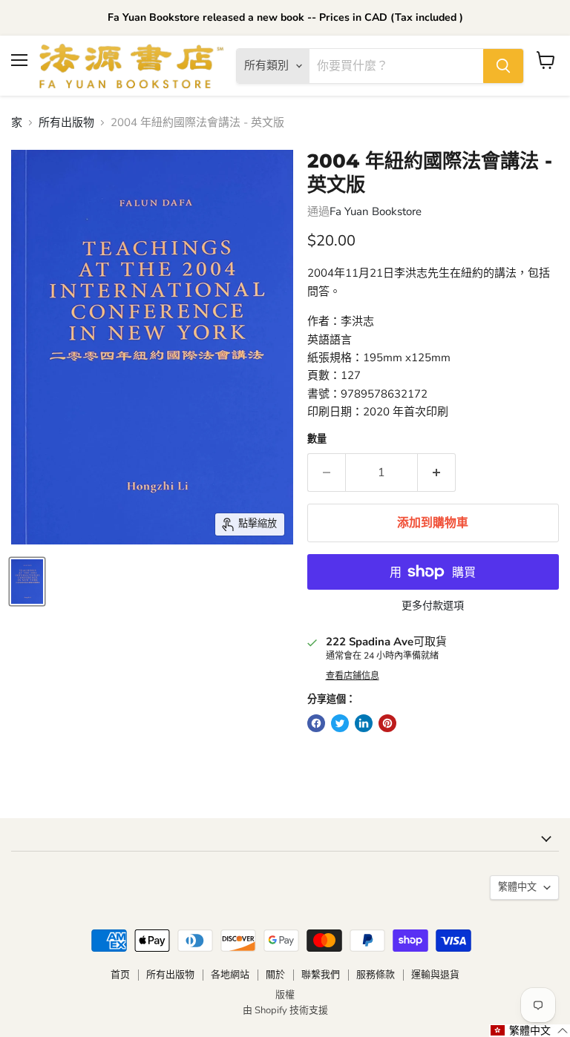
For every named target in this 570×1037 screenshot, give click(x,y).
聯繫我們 (320, 974)
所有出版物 (66, 122)
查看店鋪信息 (352, 676)
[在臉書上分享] (316, 723)
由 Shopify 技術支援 (285, 1010)
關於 (275, 974)
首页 (120, 974)
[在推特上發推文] (340, 723)
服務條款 (375, 974)
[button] (529, 1030)
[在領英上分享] (364, 723)
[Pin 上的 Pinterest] (387, 723)
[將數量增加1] (437, 472)
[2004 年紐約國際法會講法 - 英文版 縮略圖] (27, 581)
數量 (317, 439)
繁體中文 (517, 887)
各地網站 (230, 974)
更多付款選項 (433, 606)
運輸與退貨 (435, 974)
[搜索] (503, 66)
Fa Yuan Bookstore (376, 211)
